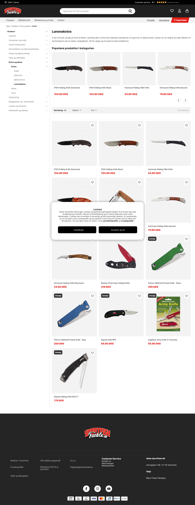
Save (13, 93)
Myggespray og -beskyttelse (21, 101)
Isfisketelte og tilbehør (18, 110)
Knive (34, 26)
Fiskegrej (10, 20)
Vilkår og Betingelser (19, 476)
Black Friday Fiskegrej (155, 478)
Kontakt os (106, 461)
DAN (13, 2)
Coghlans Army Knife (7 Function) (162, 340)
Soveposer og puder (18, 40)
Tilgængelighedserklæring (81, 467)
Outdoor (61, 20)
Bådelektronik (24, 20)
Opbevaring (14, 97)
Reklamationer (108, 465)
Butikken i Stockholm (19, 460)
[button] (171, 2)
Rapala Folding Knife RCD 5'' (66, 396)
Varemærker (164, 20)
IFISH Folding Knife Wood (100, 88)
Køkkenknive (19, 80)
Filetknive (18, 75)
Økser (13, 88)
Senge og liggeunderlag (19, 53)
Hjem (8, 26)
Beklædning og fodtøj (43, 20)
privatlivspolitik (110, 221)
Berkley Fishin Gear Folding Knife (115, 283)
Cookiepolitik (127, 221)
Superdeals (181, 20)
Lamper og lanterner (17, 106)
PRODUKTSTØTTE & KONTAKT (49, 468)
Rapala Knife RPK (108, 340)
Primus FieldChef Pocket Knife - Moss (164, 283)
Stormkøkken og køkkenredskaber (24, 49)
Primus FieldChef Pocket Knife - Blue (70, 340)
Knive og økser (25, 26)
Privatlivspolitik (16, 467)
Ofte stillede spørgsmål (50, 460)
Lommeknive (20, 84)
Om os (72, 460)
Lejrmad (12, 36)
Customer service (142, 2)
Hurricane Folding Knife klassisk (173, 88)
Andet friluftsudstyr (17, 44)
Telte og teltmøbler (17, 58)
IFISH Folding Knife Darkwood (67, 88)
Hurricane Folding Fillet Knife (137, 88)
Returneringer (108, 463)
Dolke (16, 71)
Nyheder (151, 20)
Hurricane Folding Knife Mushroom (69, 283)
